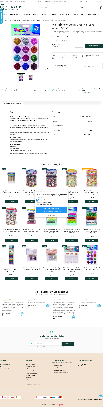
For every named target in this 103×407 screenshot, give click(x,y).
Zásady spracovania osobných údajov (66, 217)
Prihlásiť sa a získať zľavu (66, 212)
